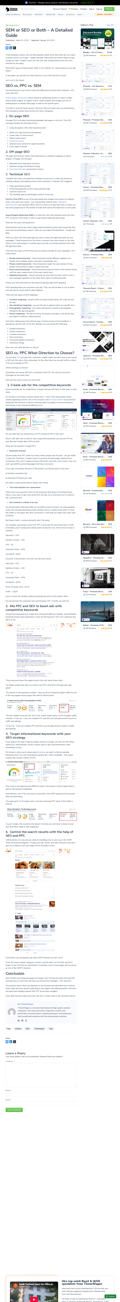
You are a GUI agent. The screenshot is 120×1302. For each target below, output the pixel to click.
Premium (74, 9)
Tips (51, 1028)
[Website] (19, 1021)
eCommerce (70, 14)
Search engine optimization (17, 98)
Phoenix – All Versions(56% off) (97, 86)
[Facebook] (22, 1021)
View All (110, 25)
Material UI (39, 14)
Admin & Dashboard (13, 14)
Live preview (106, 46)
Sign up (99, 9)
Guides (18, 1028)
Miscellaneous (12, 25)
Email (8, 1100)
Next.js (60, 14)
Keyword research (16, 141)
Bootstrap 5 (27, 14)
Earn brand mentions (17, 169)
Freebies (83, 9)
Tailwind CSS (50, 14)
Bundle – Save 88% (104, 14)
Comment (10, 1061)
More (79, 14)
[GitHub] (26, 1021)
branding (41, 752)
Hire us (109, 9)
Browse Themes (60, 9)
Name (9, 1090)
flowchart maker (56, 399)
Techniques (39, 1028)
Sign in (91, 9)
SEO (18, 357)
